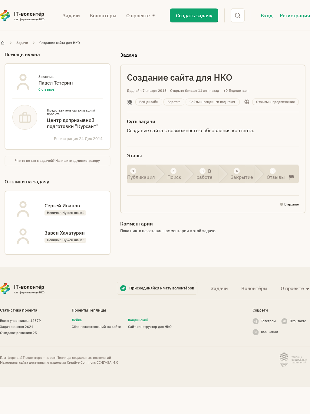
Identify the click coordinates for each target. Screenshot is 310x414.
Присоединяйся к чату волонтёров (161, 288)
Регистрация (295, 15)
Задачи (71, 15)
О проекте (292, 288)
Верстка (173, 102)
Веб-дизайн (148, 102)
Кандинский (138, 320)
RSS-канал (269, 332)
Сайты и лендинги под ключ (212, 102)
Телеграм (268, 321)
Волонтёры (103, 15)
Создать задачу (194, 15)
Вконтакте (298, 321)
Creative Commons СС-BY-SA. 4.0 (92, 362)
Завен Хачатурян (65, 233)
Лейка (77, 320)
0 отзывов (46, 89)
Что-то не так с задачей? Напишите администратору (57, 161)
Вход (266, 15)
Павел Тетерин (55, 83)
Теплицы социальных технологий (84, 358)
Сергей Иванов (62, 205)
